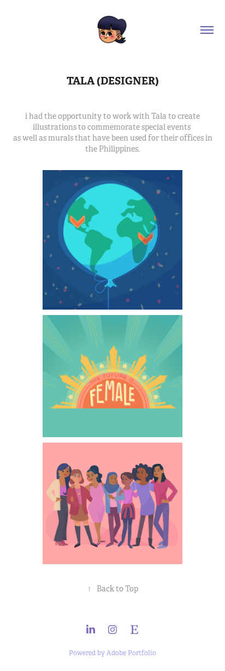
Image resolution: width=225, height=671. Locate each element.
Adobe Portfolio (131, 653)
